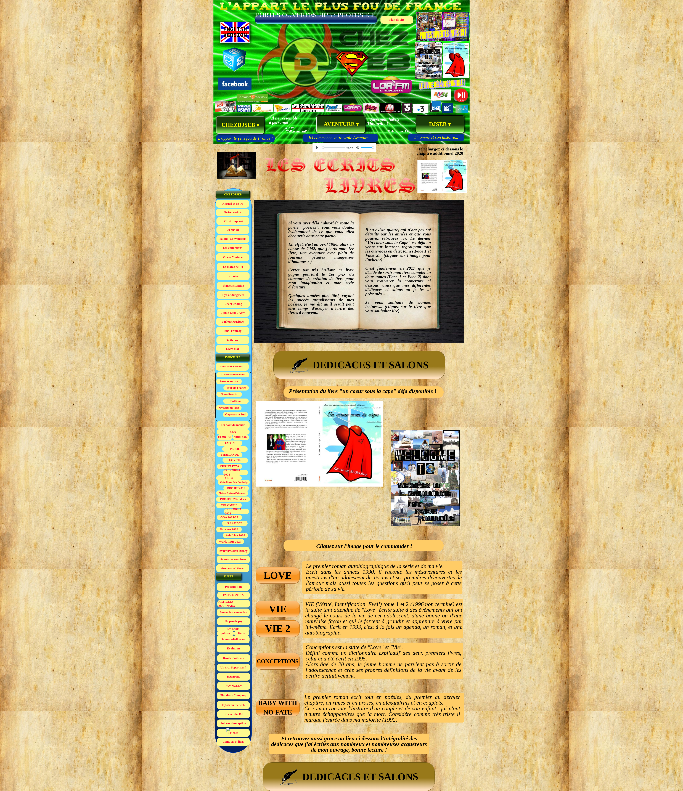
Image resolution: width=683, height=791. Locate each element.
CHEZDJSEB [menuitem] (240, 125)
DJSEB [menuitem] (440, 124)
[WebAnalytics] (229, 731)
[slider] (333, 147)
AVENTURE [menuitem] (341, 124)
